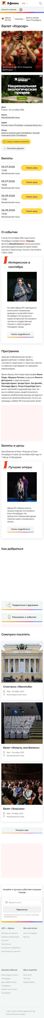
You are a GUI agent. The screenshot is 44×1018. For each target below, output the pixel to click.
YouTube (26, 978)
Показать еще (22, 830)
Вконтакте (27, 975)
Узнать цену (31, 168)
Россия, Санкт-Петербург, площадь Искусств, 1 (21, 125)
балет (22, 241)
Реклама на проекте (9, 933)
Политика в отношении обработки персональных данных (10, 947)
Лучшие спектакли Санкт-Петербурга (20, 134)
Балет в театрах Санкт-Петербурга (33, 19)
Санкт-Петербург (30, 933)
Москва (26, 937)
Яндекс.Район (29, 982)
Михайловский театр (10, 117)
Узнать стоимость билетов (18, 142)
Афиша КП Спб (8, 19)
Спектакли (19, 19)
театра (28, 244)
